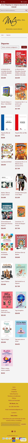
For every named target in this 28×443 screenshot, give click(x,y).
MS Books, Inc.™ (14, 435)
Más (4, 2)
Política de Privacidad (14, 400)
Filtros (24, 47)
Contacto (14, 412)
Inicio (2, 35)
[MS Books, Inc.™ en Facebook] (12, 431)
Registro (23, 424)
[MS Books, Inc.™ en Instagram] (15, 431)
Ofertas (14, 398)
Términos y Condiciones (14, 396)
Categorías (14, 391)
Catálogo (14, 389)
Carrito (25, 2)
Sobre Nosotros (14, 394)
